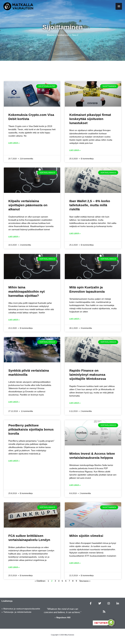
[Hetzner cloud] (104, 623)
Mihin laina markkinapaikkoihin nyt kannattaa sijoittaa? (26, 291)
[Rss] (104, 611)
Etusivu (50, 35)
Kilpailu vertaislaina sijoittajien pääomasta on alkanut (27, 205)
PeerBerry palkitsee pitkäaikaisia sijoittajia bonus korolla (31, 429)
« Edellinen (40, 581)
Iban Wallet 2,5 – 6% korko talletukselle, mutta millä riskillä (89, 205)
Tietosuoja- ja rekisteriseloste (17, 612)
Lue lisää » (14, 143)
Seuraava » (84, 581)
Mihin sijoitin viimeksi (86, 535)
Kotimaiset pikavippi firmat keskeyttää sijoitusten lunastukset (90, 119)
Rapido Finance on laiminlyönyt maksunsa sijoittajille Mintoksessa (87, 375)
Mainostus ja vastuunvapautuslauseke (21, 608)
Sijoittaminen (63, 35)
